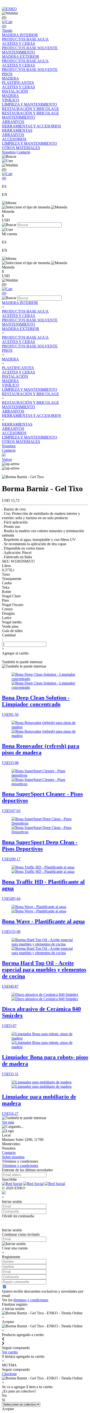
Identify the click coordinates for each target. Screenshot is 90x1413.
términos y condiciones (30, 1300)
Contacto (23, 152)
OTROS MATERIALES (21, 148)
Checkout (9, 1374)
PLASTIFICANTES (18, 83)
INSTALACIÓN (15, 91)
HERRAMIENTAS (17, 130)
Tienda (7, 30)
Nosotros (9, 152)
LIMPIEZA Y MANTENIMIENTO (29, 104)
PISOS (7, 74)
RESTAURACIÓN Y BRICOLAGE (30, 109)
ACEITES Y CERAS (18, 43)
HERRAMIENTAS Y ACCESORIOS (31, 126)
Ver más (8, 1122)
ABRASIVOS (13, 122)
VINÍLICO (10, 100)
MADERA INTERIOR (20, 35)
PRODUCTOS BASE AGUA (25, 39)
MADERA (10, 78)
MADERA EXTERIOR (20, 57)
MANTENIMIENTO (18, 52)
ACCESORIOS (14, 139)
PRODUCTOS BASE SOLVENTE (30, 48)
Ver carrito (10, 1352)
